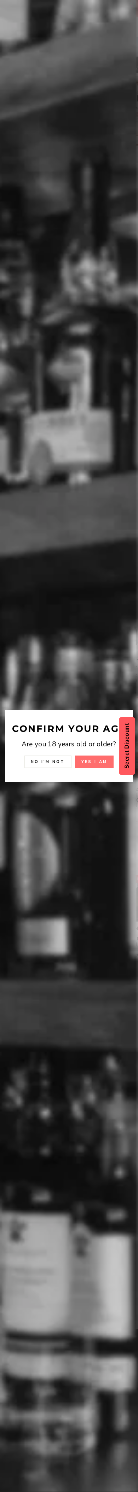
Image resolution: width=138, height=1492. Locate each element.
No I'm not (48, 761)
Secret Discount (127, 746)
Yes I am (94, 761)
